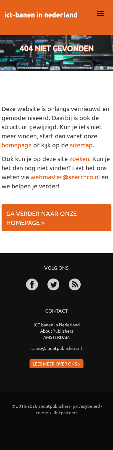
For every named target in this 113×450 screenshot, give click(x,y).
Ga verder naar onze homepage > (41, 217)
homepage (17, 145)
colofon (43, 412)
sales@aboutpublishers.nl (56, 348)
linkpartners (66, 412)
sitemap (81, 145)
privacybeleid (86, 406)
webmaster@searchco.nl (65, 177)
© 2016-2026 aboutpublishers (41, 406)
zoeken (79, 158)
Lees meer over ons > (56, 363)
